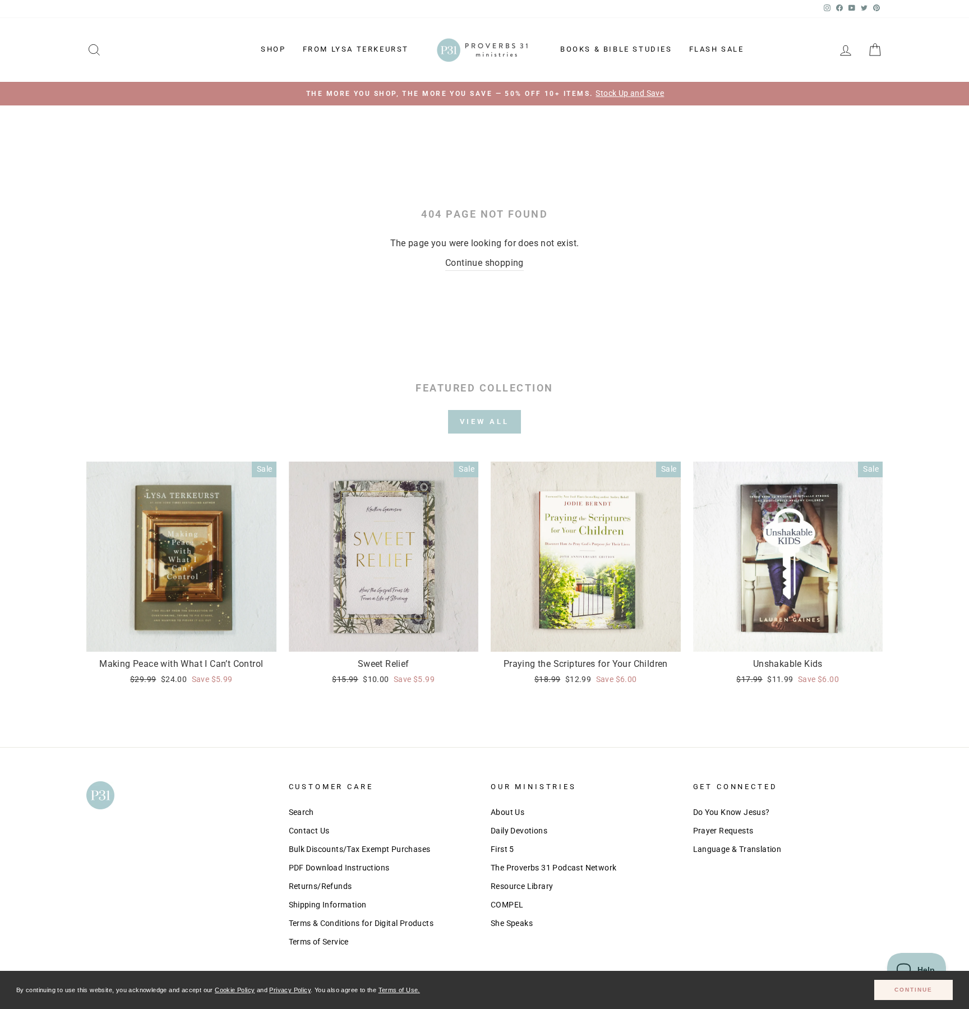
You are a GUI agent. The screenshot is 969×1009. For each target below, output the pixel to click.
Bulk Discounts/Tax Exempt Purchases (360, 849)
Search (301, 812)
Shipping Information (328, 904)
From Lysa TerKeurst (356, 49)
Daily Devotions (519, 830)
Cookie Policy (235, 990)
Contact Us (309, 830)
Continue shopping (484, 262)
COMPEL (507, 904)
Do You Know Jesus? (731, 812)
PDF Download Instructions (339, 867)
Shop (273, 49)
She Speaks (512, 923)
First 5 (502, 849)
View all (484, 421)
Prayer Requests (723, 830)
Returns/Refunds (320, 886)
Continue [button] (913, 990)
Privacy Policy (290, 990)
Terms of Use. (399, 990)
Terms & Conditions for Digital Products (361, 923)
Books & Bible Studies (616, 49)
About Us (507, 812)
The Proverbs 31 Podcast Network (553, 867)
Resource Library (522, 886)
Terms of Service (319, 941)
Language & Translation (737, 849)
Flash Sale (716, 49)
